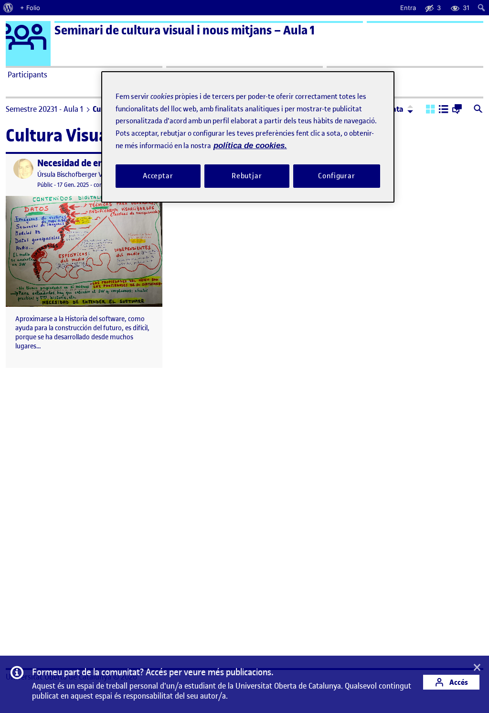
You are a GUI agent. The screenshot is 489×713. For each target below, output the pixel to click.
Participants (27, 74)
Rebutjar (247, 176)
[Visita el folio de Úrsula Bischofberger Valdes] (23, 169)
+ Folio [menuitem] (30, 7)
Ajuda (338, 74)
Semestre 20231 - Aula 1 (44, 109)
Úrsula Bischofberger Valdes (77, 174)
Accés (458, 682)
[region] (247, 137)
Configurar (336, 176)
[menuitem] (8, 7)
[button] (430, 110)
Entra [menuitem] (408, 7)
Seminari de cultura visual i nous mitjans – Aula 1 (184, 30)
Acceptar (158, 176)
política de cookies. (250, 145)
